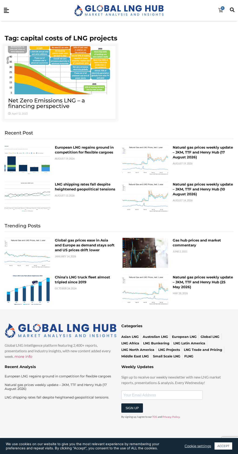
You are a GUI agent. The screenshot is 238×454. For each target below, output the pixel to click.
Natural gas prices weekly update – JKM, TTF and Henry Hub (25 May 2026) (203, 282)
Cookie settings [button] (198, 446)
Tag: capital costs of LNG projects (61, 38)
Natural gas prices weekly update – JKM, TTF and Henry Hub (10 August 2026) (203, 189)
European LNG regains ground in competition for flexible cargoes (58, 376)
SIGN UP (132, 408)
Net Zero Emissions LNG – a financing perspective (46, 103)
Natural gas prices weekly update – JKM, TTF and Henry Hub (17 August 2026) (203, 152)
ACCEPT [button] (223, 446)
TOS (154, 416)
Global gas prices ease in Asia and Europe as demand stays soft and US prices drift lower (85, 245)
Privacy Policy (171, 416)
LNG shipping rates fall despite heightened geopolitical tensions (57, 397)
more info (23, 356)
